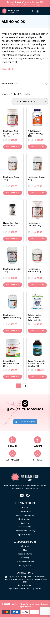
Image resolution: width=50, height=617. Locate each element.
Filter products (9, 83)
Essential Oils (25, 527)
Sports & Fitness (25, 534)
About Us (25, 546)
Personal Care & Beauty (25, 530)
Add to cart (12, 146)
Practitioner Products (25, 515)
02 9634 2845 (27, 585)
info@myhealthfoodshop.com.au (27, 588)
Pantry (25, 507)
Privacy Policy (25, 565)
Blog (25, 550)
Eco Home (25, 523)
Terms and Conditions (25, 561)
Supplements (25, 511)
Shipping (25, 557)
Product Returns (25, 554)
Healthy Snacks (25, 519)
